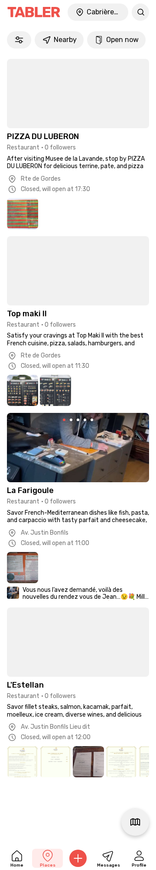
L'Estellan (25, 685)
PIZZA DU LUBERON (43, 136)
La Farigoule (30, 490)
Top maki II (27, 313)
